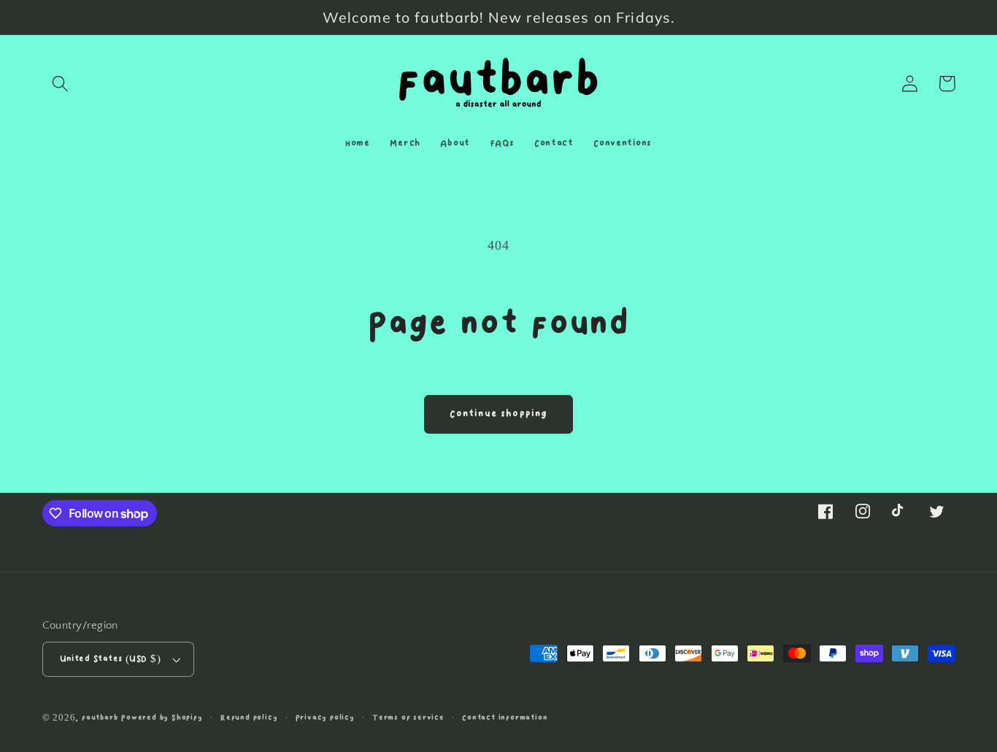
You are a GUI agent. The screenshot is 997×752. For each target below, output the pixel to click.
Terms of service (408, 717)
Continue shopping (499, 414)
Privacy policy (325, 717)
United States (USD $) (110, 659)
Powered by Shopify (162, 717)
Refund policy (248, 717)
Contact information (504, 717)
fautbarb (100, 717)
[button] (61, 83)
